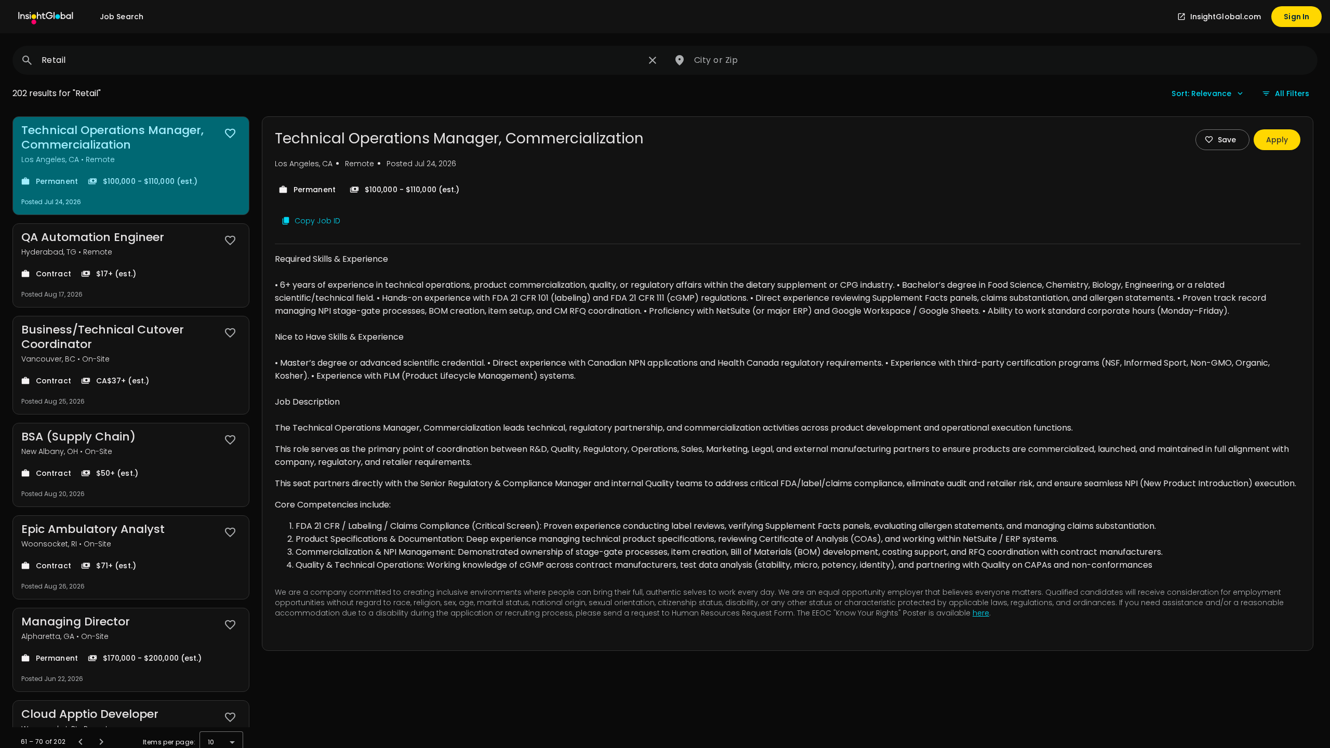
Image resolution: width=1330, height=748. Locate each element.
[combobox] (341, 60)
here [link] (981, 613)
